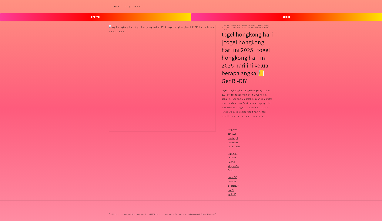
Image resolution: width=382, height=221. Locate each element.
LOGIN (286, 16)
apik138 (232, 194)
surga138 (233, 129)
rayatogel (233, 138)
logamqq (232, 153)
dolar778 (232, 177)
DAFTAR (95, 16)
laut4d (231, 161)
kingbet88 (233, 166)
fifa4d (231, 170)
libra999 (232, 157)
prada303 (233, 142)
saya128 (232, 133)
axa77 (231, 190)
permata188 (234, 146)
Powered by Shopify (209, 214)
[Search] (262, 6)
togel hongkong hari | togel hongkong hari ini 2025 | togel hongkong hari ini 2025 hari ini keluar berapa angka (246, 95)
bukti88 (232, 181)
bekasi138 (233, 185)
